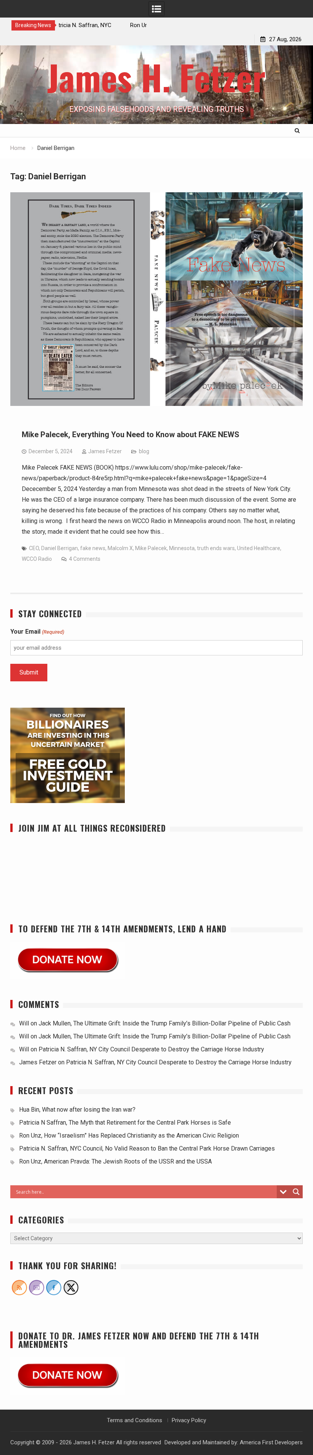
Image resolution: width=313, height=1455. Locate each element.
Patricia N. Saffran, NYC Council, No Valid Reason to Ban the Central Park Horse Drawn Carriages (147, 1148)
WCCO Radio (37, 559)
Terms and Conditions (134, 1420)
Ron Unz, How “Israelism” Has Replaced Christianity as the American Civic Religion (129, 1135)
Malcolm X (120, 548)
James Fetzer (105, 451)
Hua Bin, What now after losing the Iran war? (77, 1109)
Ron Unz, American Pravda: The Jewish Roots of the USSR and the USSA (115, 1161)
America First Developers (271, 1442)
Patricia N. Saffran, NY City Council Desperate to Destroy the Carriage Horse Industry (151, 1049)
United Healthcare (258, 548)
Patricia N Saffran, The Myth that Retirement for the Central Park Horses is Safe (125, 1122)
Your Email (37, 631)
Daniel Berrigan (59, 548)
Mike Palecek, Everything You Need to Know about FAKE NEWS (130, 434)
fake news (92, 548)
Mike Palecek (151, 548)
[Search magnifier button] (296, 1191)
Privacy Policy (189, 1420)
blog (144, 451)
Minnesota (182, 548)
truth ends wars (216, 548)
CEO (34, 548)
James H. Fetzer (156, 77)
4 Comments (84, 559)
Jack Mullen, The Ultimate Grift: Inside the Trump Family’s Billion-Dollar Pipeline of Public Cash (164, 1023)
